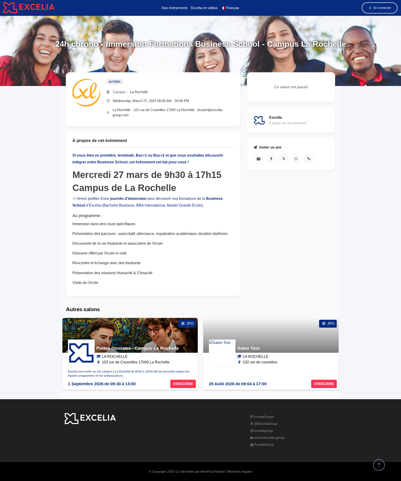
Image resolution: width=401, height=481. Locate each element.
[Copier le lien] (309, 159)
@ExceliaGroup (265, 423)
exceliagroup (263, 430)
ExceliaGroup (263, 444)
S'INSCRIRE (183, 384)
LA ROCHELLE (115, 357)
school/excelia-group (269, 437)
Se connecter (382, 8)
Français (232, 8)
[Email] (258, 159)
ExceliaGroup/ (263, 416)
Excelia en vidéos (204, 8)
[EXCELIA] (29, 7)
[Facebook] (271, 159)
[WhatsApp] (296, 159)
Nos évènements (175, 8)
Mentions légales (239, 471)
